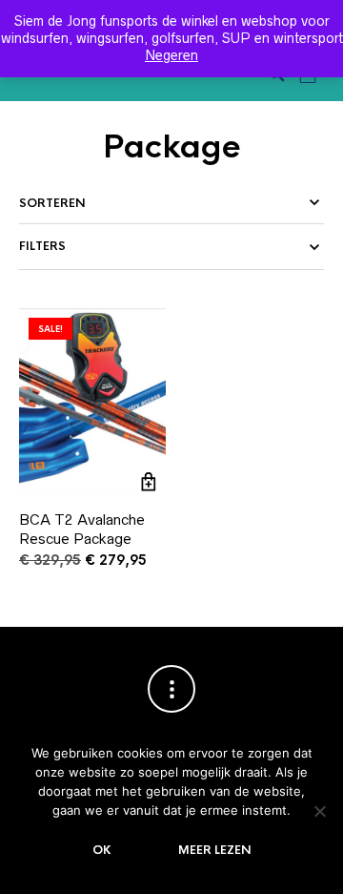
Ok (101, 850)
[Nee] (319, 811)
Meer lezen (215, 850)
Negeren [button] (171, 55)
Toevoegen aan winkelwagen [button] (149, 481)
